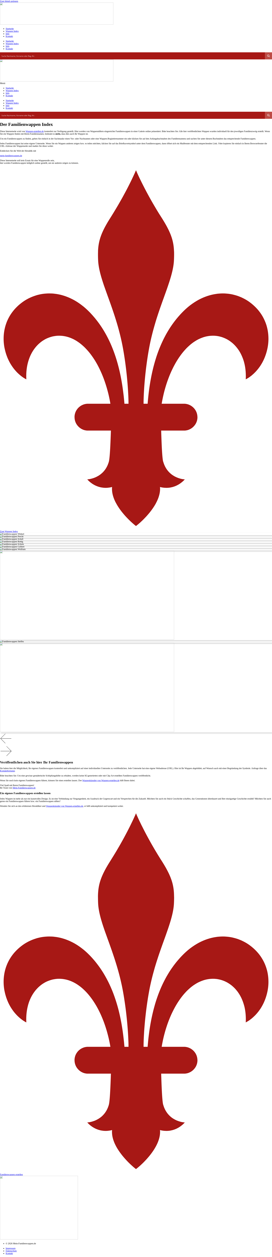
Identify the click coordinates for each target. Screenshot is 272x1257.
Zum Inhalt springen (9, 1)
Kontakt (9, 36)
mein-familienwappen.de (11, 155)
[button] (136, 738)
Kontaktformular (7, 771)
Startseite (10, 28)
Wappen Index (12, 31)
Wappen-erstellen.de (35, 131)
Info (7, 34)
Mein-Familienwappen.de (24, 788)
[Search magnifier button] (268, 55)
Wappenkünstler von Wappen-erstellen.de (100, 780)
